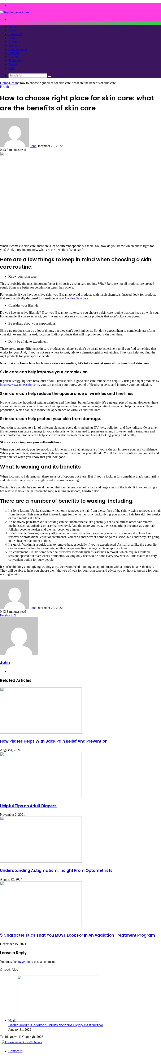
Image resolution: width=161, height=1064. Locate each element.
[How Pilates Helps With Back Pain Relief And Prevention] (41, 732)
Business (14, 56)
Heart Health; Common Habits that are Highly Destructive (55, 1025)
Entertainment (17, 49)
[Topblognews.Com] (14, 12)
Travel (12, 64)
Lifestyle (14, 41)
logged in (23, 961)
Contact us (15, 1051)
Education (15, 34)
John (33, 146)
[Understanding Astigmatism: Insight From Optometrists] (41, 861)
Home (12, 26)
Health (12, 38)
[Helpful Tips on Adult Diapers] (41, 797)
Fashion (13, 53)
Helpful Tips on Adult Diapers (28, 806)
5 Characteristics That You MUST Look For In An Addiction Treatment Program (77, 935)
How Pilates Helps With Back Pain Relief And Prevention (54, 741)
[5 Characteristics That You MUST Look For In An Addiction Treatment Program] (41, 926)
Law (11, 68)
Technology (16, 60)
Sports (12, 45)
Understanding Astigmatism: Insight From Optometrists (56, 870)
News (12, 30)
